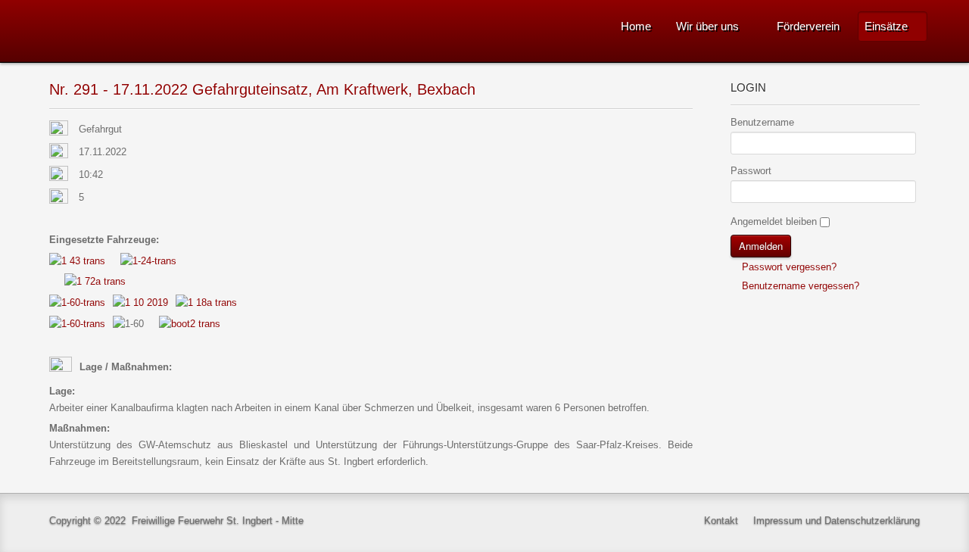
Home (636, 26)
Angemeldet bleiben (774, 221)
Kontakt (721, 520)
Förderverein (808, 26)
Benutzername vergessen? (799, 286)
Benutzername (762, 122)
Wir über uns (707, 26)
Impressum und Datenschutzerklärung (836, 520)
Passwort (751, 170)
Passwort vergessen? (788, 267)
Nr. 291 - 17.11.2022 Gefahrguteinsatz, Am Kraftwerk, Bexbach (262, 89)
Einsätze (886, 26)
